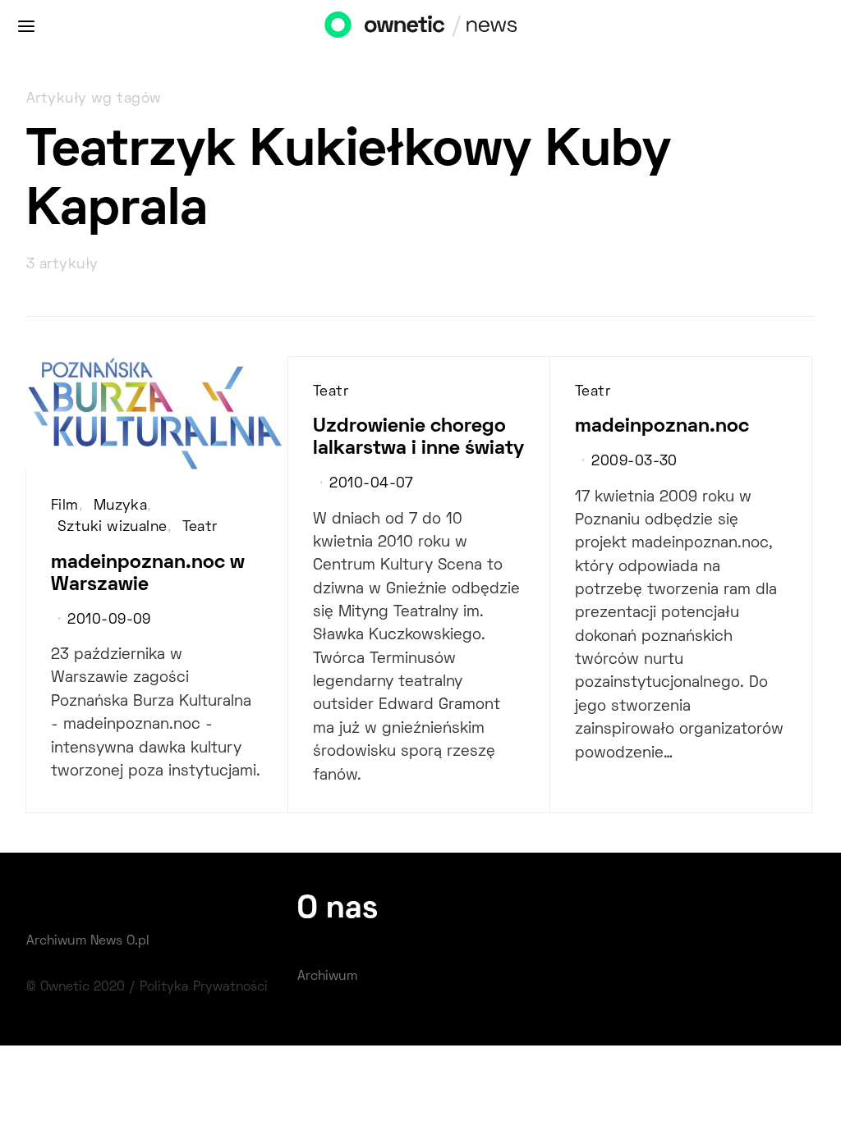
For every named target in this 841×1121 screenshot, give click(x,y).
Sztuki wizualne (112, 527)
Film (65, 506)
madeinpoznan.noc (662, 427)
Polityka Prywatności (204, 987)
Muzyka (121, 506)
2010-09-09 (108, 620)
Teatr (200, 527)
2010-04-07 (371, 484)
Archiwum (327, 976)
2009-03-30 (634, 462)
